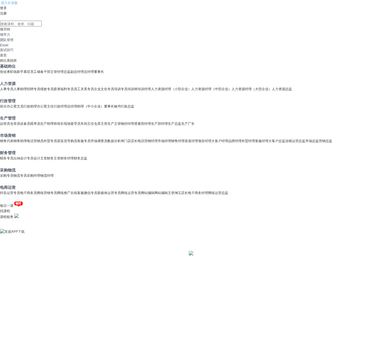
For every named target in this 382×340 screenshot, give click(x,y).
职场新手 (16, 71)
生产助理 (47, 123)
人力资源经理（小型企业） (171, 88)
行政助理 (30, 106)
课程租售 (6, 216)
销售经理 (178, 140)
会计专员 (27, 157)
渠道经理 (191, 140)
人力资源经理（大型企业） (252, 88)
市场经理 (164, 140)
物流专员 (20, 175)
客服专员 (84, 140)
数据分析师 (115, 140)
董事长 (99, 71)
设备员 (25, 123)
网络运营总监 (218, 192)
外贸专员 (50, 140)
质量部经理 (142, 123)
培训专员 (121, 88)
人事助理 (20, 88)
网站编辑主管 (164, 192)
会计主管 (40, 157)
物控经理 (127, 123)
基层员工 (30, 71)
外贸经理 (248, 140)
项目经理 (204, 140)
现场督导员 (72, 123)
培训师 (133, 88)
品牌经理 (235, 140)
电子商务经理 (198, 192)
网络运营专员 (131, 192)
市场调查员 (99, 140)
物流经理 (47, 175)
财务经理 (67, 157)
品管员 (5, 123)
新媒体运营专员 (109, 192)
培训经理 (144, 88)
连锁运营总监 (295, 140)
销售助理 (20, 140)
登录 (3, 7)
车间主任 (87, 123)
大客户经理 (219, 140)
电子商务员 (28, 192)
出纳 (16, 157)
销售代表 (6, 140)
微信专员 (90, 192)
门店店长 (131, 140)
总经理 (89, 71)
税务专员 (6, 157)
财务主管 (53, 157)
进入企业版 (9, 2)
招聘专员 (33, 88)
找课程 (5, 210)
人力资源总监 (282, 88)
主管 (53, 71)
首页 (3, 54)
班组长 (59, 123)
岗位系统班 (8, 60)
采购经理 (33, 175)
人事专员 (6, 88)
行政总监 (127, 106)
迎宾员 (62, 140)
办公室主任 (45, 106)
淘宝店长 (181, 192)
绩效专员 (47, 88)
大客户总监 (276, 140)
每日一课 (6, 205)
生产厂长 (188, 123)
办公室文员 (15, 106)
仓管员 (15, 123)
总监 (67, 71)
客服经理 (261, 140)
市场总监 (312, 140)
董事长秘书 (112, 106)
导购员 (72, 140)
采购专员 (6, 175)
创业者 (5, 71)
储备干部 (43, 71)
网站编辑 (147, 192)
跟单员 (35, 123)
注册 (3, 13)
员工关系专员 (84, 88)
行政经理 (60, 106)
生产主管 (114, 123)
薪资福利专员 (64, 88)
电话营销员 (35, 140)
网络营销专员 (47, 192)
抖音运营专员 (10, 192)
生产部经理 (159, 123)
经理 (60, 71)
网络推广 (63, 192)
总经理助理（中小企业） (85, 106)
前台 (3, 106)
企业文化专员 (104, 88)
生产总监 (174, 123)
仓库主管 (100, 123)
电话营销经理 (148, 140)
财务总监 (80, 157)
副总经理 (77, 71)
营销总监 (325, 140)
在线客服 (77, 192)
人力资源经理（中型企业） (211, 88)
